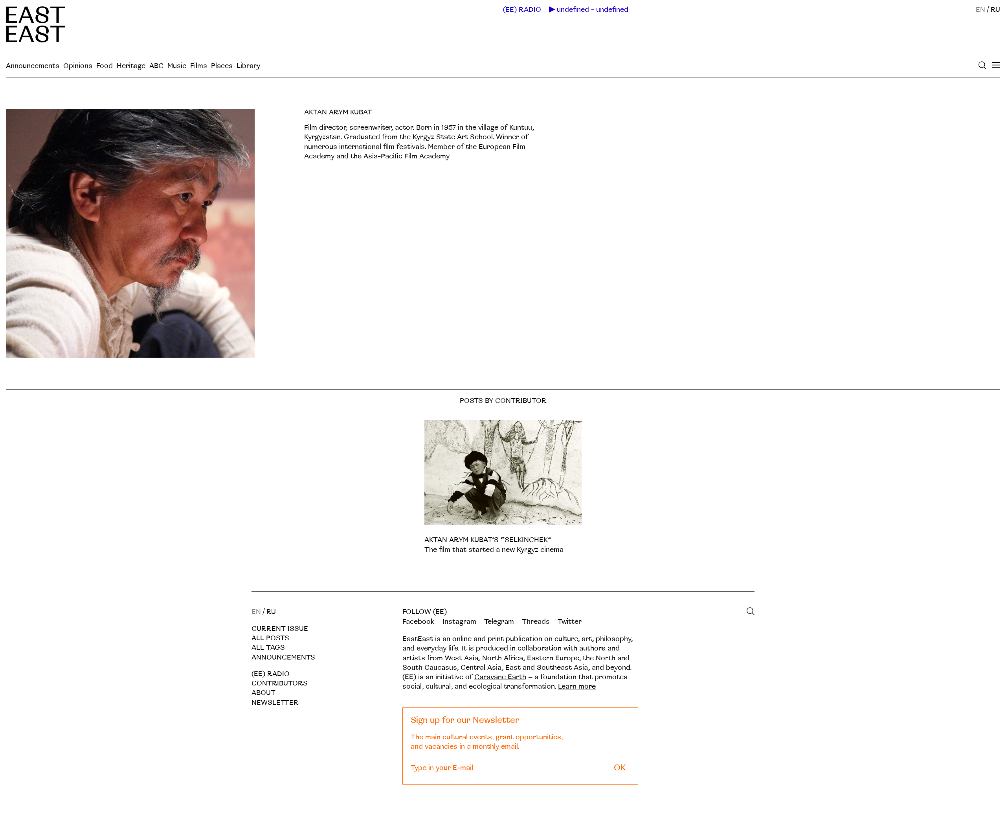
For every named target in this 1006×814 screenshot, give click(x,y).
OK (620, 768)
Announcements (32, 66)
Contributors (280, 683)
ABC (156, 66)
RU (995, 10)
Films (198, 66)
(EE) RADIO (522, 10)
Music (176, 66)
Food (104, 66)
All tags (268, 647)
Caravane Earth (500, 677)
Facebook (418, 621)
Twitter (570, 621)
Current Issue (280, 629)
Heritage (131, 66)
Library (248, 66)
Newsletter (275, 702)
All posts (270, 638)
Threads (536, 621)
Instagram (459, 621)
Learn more (577, 686)
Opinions (77, 66)
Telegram (499, 621)
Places (222, 66)
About (263, 693)
